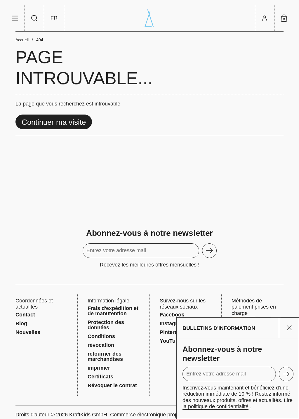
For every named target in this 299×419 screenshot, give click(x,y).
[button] (34, 18)
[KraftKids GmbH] (149, 18)
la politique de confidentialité (215, 406)
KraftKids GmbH (88, 415)
